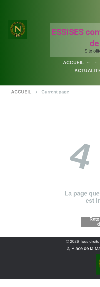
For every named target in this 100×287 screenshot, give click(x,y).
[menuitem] (77, 63)
